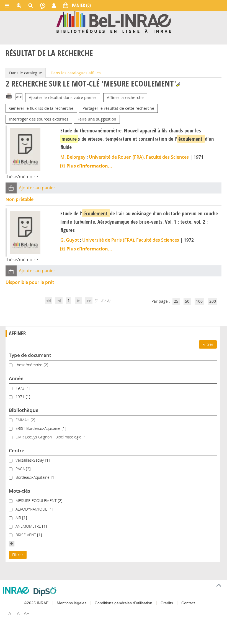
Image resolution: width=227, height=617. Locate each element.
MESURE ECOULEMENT (37, 500)
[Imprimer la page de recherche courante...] (9, 95)
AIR (19, 517)
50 (187, 301)
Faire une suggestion (97, 119)
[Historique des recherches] (42, 5)
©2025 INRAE (36, 603)
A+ (26, 613)
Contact (188, 603)
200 (212, 301)
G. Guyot (69, 240)
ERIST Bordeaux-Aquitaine (38, 428)
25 (176, 301)
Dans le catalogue (25, 72)
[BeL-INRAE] (113, 21)
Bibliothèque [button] (23, 410)
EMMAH (23, 419)
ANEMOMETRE (29, 526)
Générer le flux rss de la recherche (41, 108)
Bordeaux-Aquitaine (33, 477)
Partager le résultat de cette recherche (118, 108)
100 (199, 301)
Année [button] (16, 378)
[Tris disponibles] (19, 97)
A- (10, 613)
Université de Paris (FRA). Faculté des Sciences (130, 240)
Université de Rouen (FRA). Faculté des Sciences (139, 157)
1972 (20, 388)
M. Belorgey (73, 157)
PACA (21, 468)
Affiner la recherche (125, 97)
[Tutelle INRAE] (16, 590)
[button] (11, 188)
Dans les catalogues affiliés (76, 72)
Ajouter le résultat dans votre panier (62, 97)
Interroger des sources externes (38, 119)
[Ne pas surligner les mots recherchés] (178, 84)
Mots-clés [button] (19, 491)
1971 (20, 396)
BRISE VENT (26, 534)
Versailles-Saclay (30, 460)
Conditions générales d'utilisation (123, 603)
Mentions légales (71, 603)
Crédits (167, 603)
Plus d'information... (89, 166)
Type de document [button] (30, 355)
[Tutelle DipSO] (45, 591)
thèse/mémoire (29, 364)
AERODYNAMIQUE (32, 509)
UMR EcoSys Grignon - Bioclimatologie (49, 437)
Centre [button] (16, 450)
